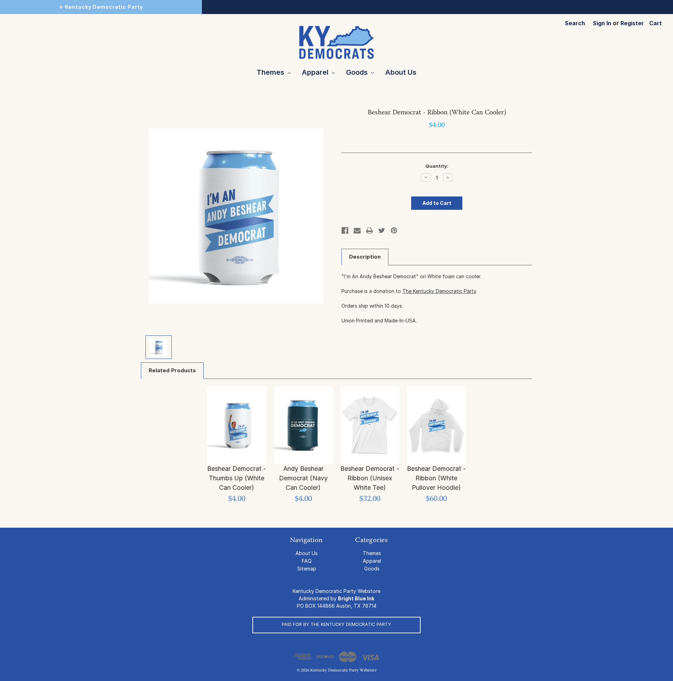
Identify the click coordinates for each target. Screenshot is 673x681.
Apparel (316, 72)
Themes (271, 72)
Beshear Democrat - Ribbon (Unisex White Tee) (369, 478)
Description (365, 256)
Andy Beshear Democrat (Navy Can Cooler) (303, 478)
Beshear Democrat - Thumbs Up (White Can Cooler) (236, 478)
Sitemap (306, 569)
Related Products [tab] (172, 370)
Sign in (602, 23)
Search (575, 23)
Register (632, 23)
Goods (357, 72)
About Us (400, 72)
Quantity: (437, 166)
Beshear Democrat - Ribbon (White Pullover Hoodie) (436, 478)
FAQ (307, 561)
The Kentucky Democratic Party (439, 291)
